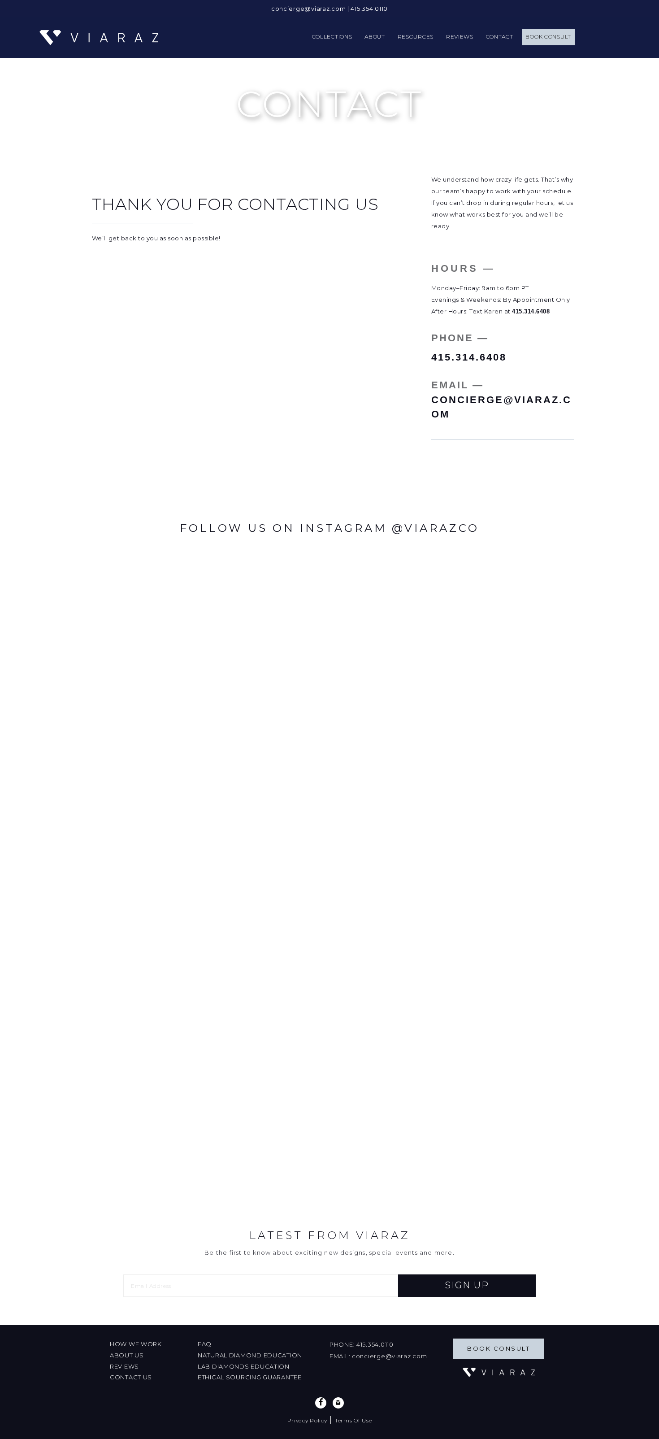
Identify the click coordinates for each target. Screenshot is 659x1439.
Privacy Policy (307, 1420)
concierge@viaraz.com (308, 8)
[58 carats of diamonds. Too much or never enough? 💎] (148, 833)
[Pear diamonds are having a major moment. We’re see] (511, 751)
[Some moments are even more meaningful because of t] (420, 745)
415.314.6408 (531, 311)
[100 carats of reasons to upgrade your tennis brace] (239, 879)
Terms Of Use (353, 1420)
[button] (467, 1285)
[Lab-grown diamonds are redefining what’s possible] (329, 733)
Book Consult (498, 1348)
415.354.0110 (369, 8)
